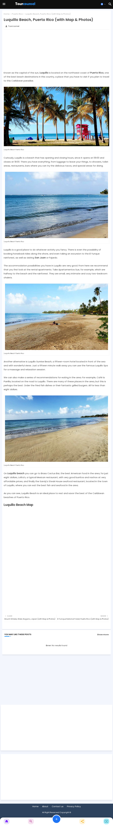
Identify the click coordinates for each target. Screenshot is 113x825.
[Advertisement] (56, 50)
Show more (103, 634)
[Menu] (4, 4)
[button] (103, 4)
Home (7, 14)
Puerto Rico (17, 14)
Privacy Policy (74, 806)
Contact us (57, 806)
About (45, 806)
